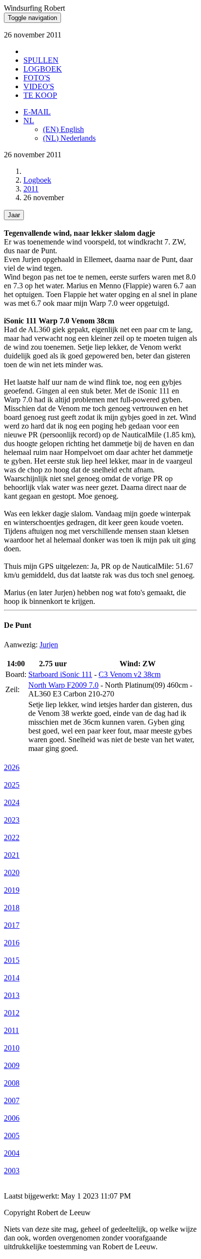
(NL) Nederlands (69, 138)
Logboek (37, 180)
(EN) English (63, 129)
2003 (12, 1170)
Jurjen (49, 644)
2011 (31, 189)
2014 (12, 978)
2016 (12, 943)
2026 (12, 767)
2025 (12, 785)
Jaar (14, 215)
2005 (12, 1135)
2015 (12, 960)
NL (28, 120)
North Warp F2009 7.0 (63, 685)
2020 (12, 872)
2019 (12, 890)
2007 (12, 1100)
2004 (12, 1153)
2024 (12, 802)
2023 (12, 820)
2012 (12, 1013)
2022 (12, 837)
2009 (12, 1065)
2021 (12, 855)
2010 (12, 1048)
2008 (12, 1083)
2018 (12, 907)
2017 (12, 925)
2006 (12, 1118)
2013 (12, 995)
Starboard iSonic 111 (60, 674)
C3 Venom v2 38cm (130, 674)
